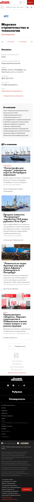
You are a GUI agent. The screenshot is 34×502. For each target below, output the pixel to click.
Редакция (4, 410)
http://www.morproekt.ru (11, 91)
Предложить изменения (13, 96)
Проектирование (8, 34)
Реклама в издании (7, 416)
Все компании (17, 361)
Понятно (26, 489)
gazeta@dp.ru (5, 436)
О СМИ (3, 408)
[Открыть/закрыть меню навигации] (20, 2)
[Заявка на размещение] (31, 7)
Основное (10, 42)
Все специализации (17, 367)
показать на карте (6, 426)
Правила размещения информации (17, 373)
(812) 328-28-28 (5, 431)
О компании (23, 42)
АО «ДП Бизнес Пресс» (8, 405)
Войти (30, 2)
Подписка (4, 413)
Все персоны (17, 364)
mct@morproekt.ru (9, 85)
